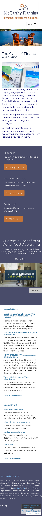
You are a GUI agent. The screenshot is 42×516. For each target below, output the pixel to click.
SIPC (23, 488)
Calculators (10, 405)
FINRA (16, 488)
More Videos (21, 259)
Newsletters (11, 309)
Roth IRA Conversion (13, 410)
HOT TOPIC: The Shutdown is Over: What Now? (20, 334)
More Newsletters (13, 396)
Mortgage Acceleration (15, 432)
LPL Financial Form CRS (10, 476)
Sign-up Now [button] (13, 193)
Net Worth (9, 445)
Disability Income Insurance (17, 422)
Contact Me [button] (12, 219)
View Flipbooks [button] (14, 167)
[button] (31, 24)
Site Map (3, 506)
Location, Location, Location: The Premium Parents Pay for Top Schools (19, 316)
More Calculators (12, 459)
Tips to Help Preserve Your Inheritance (16, 378)
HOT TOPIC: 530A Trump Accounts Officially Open (20, 356)
